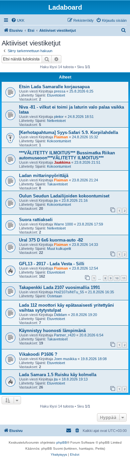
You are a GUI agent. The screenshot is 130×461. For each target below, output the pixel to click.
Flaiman (61, 137)
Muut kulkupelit (59, 249)
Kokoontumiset (59, 141)
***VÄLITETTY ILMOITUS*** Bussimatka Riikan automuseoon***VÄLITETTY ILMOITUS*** (67, 155)
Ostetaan (54, 296)
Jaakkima (62, 162)
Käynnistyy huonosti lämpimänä (52, 330)
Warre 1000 (63, 224)
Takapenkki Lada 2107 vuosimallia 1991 (59, 287)
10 (116, 278)
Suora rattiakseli (36, 219)
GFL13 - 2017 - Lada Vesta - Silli (51, 263)
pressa (59, 91)
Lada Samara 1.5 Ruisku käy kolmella (57, 374)
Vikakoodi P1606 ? (38, 354)
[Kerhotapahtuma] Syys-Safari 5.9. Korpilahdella (68, 132)
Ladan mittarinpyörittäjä (43, 175)
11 (123, 278)
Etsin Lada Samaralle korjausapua (54, 86)
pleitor (59, 117)
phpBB (61, 442)
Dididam (60, 315)
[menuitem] (17, 20)
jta (56, 200)
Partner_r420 (64, 335)
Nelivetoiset (56, 121)
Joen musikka (65, 359)
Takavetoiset (57, 184)
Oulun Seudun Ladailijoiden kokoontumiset (64, 195)
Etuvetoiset (56, 95)
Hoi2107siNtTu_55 (69, 292)
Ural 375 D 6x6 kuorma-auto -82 (51, 240)
